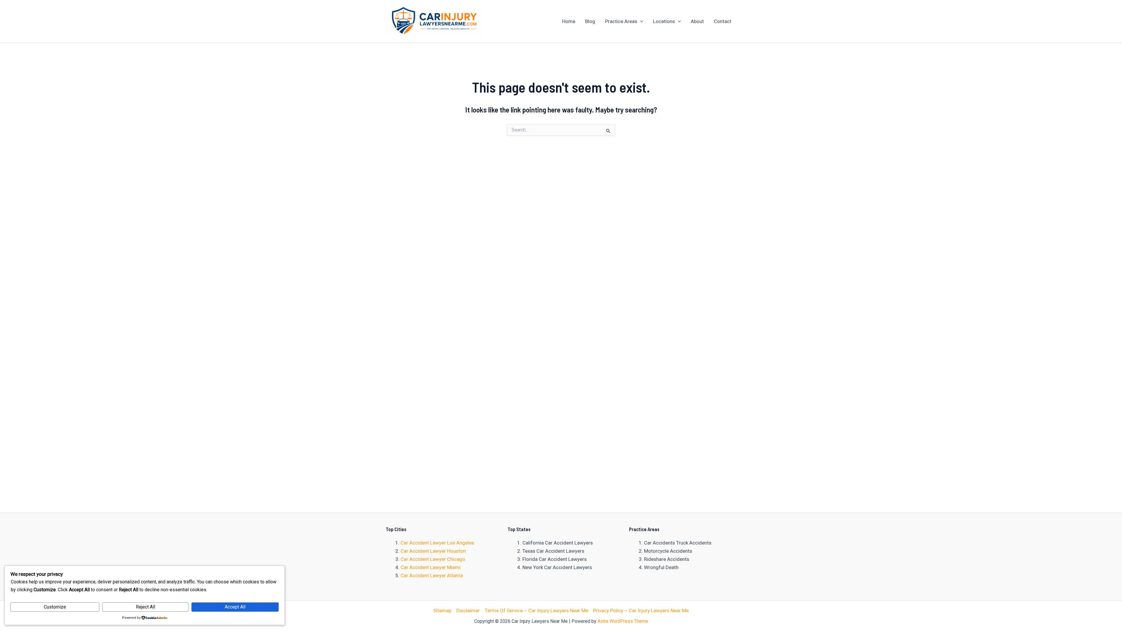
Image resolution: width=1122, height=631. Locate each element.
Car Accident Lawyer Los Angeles (437, 543)
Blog (590, 21)
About (697, 21)
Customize (55, 607)
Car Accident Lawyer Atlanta (432, 575)
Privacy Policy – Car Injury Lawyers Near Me (641, 610)
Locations (664, 21)
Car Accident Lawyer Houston (433, 551)
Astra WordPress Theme (623, 621)
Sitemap (442, 610)
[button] (640, 21)
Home (568, 21)
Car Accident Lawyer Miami (430, 567)
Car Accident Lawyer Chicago (433, 559)
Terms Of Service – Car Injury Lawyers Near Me (536, 610)
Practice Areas (621, 21)
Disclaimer (468, 610)
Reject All (145, 607)
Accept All (235, 607)
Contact (722, 21)
